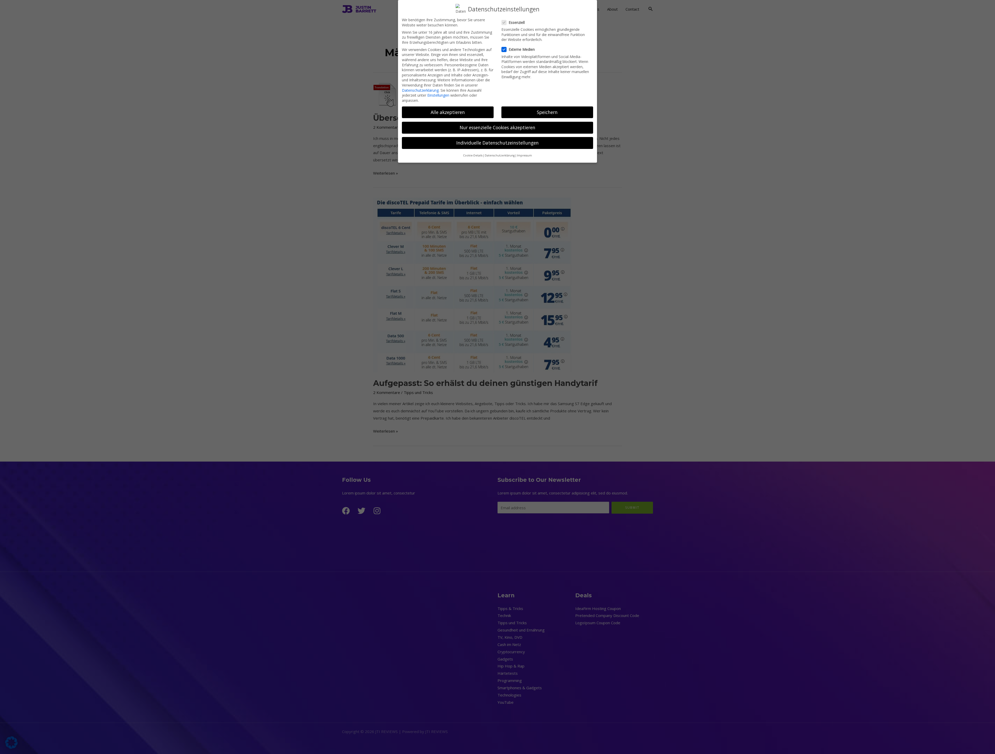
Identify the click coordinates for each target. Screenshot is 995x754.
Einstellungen (438, 95)
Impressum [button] (524, 155)
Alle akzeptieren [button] (448, 112)
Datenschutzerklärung (420, 90)
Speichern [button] (547, 112)
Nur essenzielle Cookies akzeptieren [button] (497, 127)
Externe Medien (522, 49)
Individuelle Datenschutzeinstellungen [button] (497, 143)
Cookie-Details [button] (472, 155)
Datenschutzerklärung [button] (500, 155)
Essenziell (517, 22)
